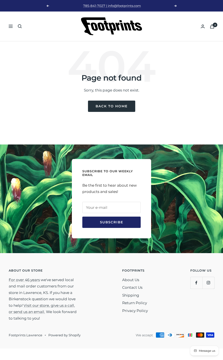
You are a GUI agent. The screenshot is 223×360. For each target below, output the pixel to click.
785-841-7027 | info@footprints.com (112, 6)
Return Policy (134, 303)
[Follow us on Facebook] (196, 283)
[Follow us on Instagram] (208, 283)
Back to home (112, 106)
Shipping (130, 295)
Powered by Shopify (64, 335)
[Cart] (212, 26)
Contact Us (132, 287)
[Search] (20, 26)
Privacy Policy (135, 311)
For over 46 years (24, 280)
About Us (130, 280)
